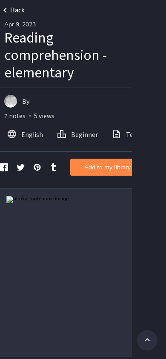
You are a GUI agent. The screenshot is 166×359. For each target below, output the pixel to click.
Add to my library (107, 167)
